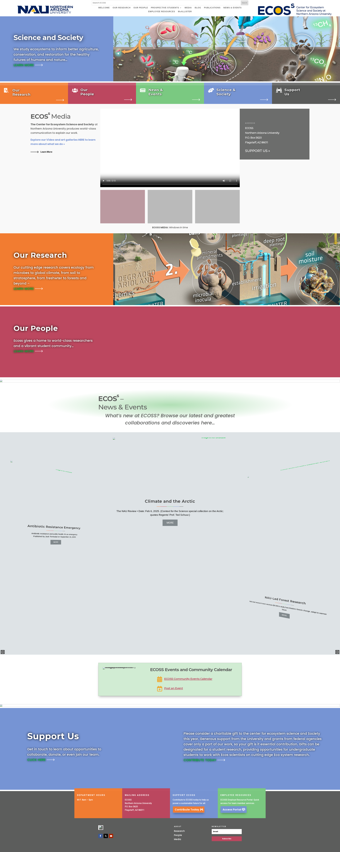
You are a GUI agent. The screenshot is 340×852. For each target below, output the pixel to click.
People (178, 835)
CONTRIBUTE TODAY (200, 760)
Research (179, 831)
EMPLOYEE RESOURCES (161, 12)
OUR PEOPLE (140, 8)
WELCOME (104, 8)
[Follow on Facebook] (100, 836)
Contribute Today (187, 809)
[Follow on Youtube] (111, 836)
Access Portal (232, 809)
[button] (3, 652)
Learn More (46, 152)
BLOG (198, 8)
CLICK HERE (37, 760)
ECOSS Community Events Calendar (188, 678)
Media (177, 839)
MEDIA (188, 8)
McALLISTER (185, 12)
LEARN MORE (24, 65)
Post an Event (173, 688)
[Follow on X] (106, 836)
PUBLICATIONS (212, 8)
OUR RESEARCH (122, 8)
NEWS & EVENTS (232, 8)
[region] (170, 543)
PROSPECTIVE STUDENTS (165, 8)
